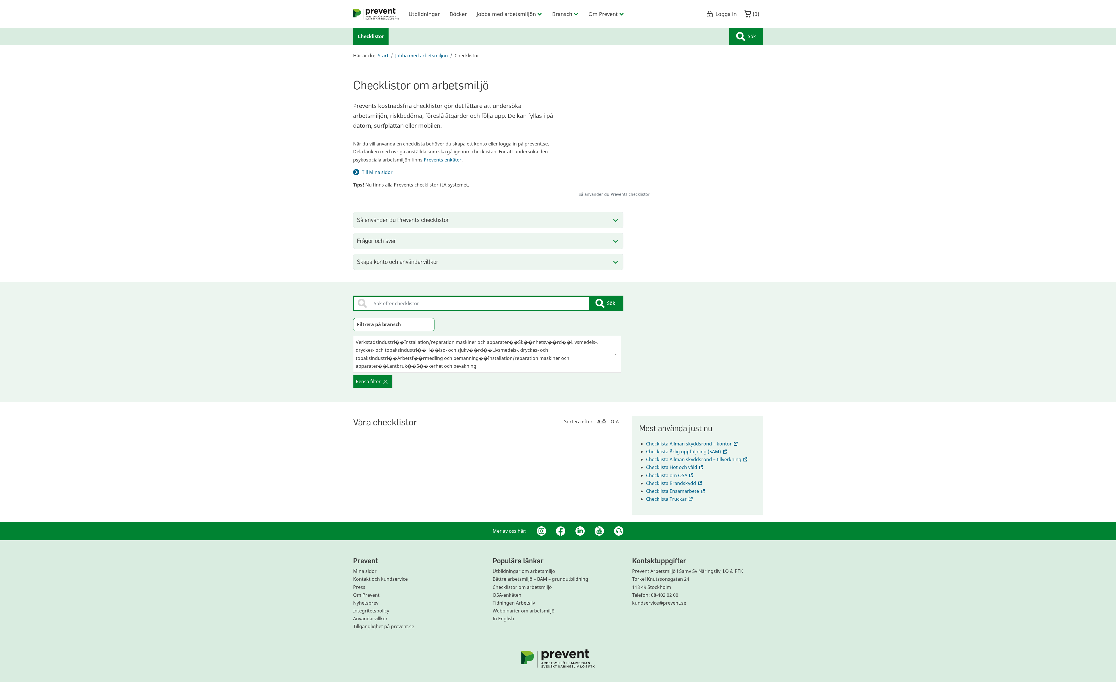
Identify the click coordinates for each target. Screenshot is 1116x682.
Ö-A (615, 421)
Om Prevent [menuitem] (603, 13)
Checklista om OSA (670, 475)
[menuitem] (376, 14)
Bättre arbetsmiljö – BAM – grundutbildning (540, 579)
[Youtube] (599, 531)
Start (383, 55)
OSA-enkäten (507, 595)
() (755, 13)
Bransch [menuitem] (562, 13)
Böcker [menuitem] (458, 13)
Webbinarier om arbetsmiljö (524, 611)
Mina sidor (365, 571)
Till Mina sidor (377, 172)
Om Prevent (366, 595)
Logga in (726, 13)
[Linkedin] (580, 531)
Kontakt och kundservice (380, 579)
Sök (752, 36)
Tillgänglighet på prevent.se (383, 626)
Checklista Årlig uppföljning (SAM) (687, 451)
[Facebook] (560, 531)
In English (503, 618)
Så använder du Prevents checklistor (403, 219)
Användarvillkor (370, 618)
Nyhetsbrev (365, 603)
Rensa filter (368, 381)
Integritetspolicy (371, 611)
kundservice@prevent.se (659, 603)
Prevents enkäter (443, 160)
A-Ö (601, 421)
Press (359, 587)
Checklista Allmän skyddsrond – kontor (692, 444)
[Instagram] (541, 531)
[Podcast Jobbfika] (618, 531)
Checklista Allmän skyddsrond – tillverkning (697, 459)
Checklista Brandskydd (674, 483)
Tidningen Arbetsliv (514, 603)
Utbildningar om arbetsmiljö (524, 571)
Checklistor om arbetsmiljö (522, 587)
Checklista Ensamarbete (676, 491)
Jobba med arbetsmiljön (421, 55)
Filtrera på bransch (379, 324)
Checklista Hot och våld (675, 467)
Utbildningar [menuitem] (424, 13)
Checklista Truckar (670, 499)
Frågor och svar (376, 240)
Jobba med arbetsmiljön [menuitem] (506, 13)
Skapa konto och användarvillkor (398, 261)
